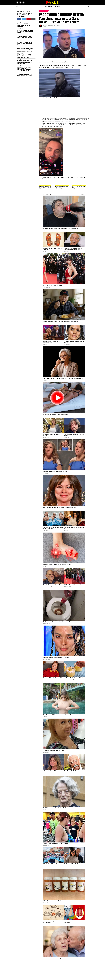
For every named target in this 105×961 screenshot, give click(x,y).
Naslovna (50, 6)
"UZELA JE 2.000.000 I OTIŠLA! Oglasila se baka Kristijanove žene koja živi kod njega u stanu (24, 56)
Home (46, 6)
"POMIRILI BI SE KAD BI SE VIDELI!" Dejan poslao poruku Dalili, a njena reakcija (24, 37)
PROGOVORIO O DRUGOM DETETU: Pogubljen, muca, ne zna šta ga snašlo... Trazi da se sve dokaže (24, 14)
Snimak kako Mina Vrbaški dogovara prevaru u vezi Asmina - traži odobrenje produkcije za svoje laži (25, 50)
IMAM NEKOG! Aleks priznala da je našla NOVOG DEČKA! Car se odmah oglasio (79, 186)
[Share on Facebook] (19, 19)
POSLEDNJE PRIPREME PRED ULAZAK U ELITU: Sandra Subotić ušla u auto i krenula (25, 31)
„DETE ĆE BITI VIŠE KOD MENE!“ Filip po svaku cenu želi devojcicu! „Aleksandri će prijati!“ (62, 186)
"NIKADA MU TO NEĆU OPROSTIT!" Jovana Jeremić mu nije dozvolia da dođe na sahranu (24, 76)
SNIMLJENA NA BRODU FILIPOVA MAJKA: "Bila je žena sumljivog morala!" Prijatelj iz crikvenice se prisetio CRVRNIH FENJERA (24, 68)
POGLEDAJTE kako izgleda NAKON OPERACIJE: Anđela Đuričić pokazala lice (25, 44)
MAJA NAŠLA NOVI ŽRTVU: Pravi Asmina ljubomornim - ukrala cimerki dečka (24, 25)
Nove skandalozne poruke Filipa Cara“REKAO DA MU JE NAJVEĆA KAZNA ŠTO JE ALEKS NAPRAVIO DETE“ (45, 186)
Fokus (45, 26)
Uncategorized (20, 22)
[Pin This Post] (28, 19)
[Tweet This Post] (24, 19)
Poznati (58, 6)
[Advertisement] (64, 108)
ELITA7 (54, 6)
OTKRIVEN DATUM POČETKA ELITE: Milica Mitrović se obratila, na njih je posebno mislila (24, 62)
